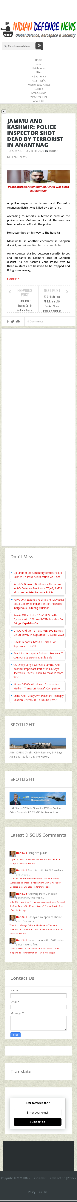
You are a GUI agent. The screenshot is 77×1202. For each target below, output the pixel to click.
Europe (38, 88)
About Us (38, 101)
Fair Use (42, 1192)
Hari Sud (21, 853)
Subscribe (38, 1122)
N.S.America (38, 76)
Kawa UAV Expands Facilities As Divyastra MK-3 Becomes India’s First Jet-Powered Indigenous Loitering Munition (38, 604)
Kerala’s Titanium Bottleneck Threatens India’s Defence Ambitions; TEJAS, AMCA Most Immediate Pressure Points (37, 588)
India (38, 64)
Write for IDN (38, 97)
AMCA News (38, 93)
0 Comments (35, 321)
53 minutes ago (42, 886)
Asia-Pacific (39, 80)
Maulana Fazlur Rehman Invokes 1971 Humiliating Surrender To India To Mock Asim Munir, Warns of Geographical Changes (35, 882)
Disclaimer (39, 1178)
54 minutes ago (19, 910)
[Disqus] (38, 386)
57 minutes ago (47, 952)
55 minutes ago (19, 933)
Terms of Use (56, 1178)
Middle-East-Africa (39, 84)
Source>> (13, 278)
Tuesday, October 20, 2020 (25, 151)
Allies (39, 72)
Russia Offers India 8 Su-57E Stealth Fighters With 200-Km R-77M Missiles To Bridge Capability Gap (38, 619)
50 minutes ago (28, 863)
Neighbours (39, 68)
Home (38, 60)
